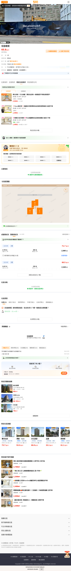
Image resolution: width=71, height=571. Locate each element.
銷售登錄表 (65, 234)
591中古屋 (38, 556)
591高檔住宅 (54, 556)
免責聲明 (26, 559)
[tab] (8, 91)
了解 (28, 5)
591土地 (30, 556)
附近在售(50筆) (34, 130)
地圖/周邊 (64, 326)
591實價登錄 (14, 556)
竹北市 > (16, 543)
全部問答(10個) (34, 319)
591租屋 (46, 556)
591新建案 (23, 556)
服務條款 (33, 559)
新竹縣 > (12, 543)
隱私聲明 (36, 569)
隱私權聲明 (42, 559)
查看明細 (64, 255)
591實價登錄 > (5, 543)
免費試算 (64, 373)
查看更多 (35, 416)
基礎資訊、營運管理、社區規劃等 (16, 70)
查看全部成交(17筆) (35, 275)
